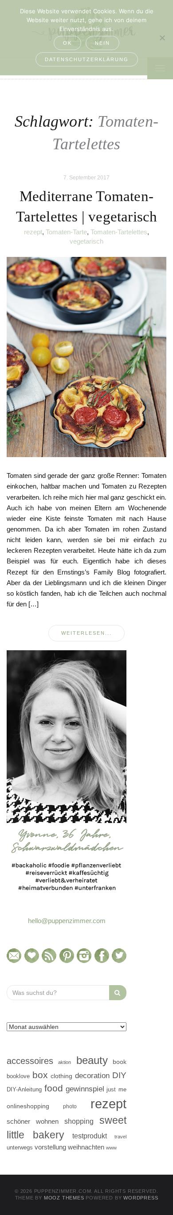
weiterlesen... (86, 633)
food (53, 1088)
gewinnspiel (85, 1089)
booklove (18, 1076)
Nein (102, 43)
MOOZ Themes (64, 1197)
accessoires (30, 1061)
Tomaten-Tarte (66, 232)
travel (120, 1136)
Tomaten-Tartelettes (118, 232)
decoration (92, 1075)
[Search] (117, 992)
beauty (92, 1060)
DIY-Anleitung (24, 1089)
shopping (79, 1121)
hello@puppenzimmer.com (67, 920)
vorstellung (50, 1147)
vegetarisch (86, 241)
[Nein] (161, 37)
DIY (119, 1075)
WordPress (140, 1197)
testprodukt (89, 1136)
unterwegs (20, 1147)
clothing (61, 1075)
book (119, 1062)
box (40, 1075)
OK (67, 43)
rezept (33, 232)
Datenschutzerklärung (87, 59)
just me (116, 1089)
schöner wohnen (33, 1121)
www (111, 1147)
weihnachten (86, 1147)
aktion (64, 1062)
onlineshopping (28, 1106)
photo (70, 1106)
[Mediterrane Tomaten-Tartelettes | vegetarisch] (86, 356)
